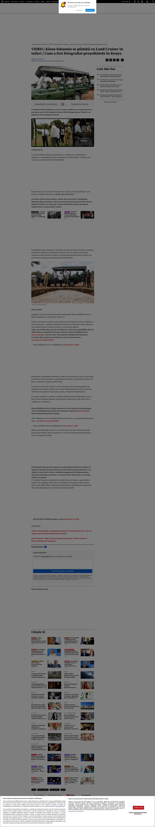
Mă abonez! (90, 10)
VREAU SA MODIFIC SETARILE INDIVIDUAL (138, 813)
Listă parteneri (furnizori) (75, 811)
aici (23, 817)
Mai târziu (79, 10)
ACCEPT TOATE (138, 807)
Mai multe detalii (60, 806)
